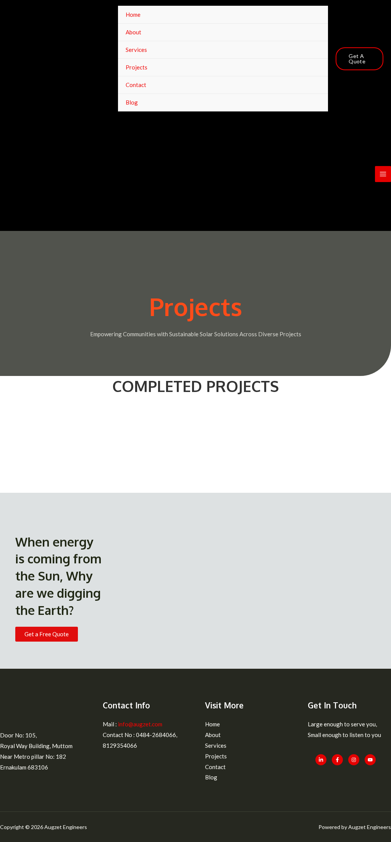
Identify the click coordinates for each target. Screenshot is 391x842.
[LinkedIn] (320, 759)
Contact (136, 84)
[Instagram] (353, 759)
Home (133, 14)
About (133, 32)
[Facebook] (337, 759)
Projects (136, 67)
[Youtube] (370, 759)
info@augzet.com (139, 724)
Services (136, 49)
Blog (132, 102)
